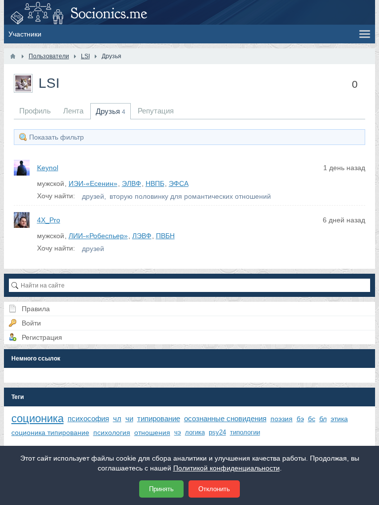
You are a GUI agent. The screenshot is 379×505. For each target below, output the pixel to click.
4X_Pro (48, 220)
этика (339, 419)
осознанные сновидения (225, 418)
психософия (88, 418)
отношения (152, 432)
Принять (161, 489)
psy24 (217, 432)
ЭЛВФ (131, 183)
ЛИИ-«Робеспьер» (98, 236)
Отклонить (214, 489)
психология (111, 432)
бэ (300, 419)
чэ (177, 432)
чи (129, 418)
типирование (158, 418)
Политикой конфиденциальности (226, 468)
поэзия (281, 419)
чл (117, 418)
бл (323, 419)
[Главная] (13, 56)
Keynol (47, 168)
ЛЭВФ (142, 236)
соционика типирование (50, 432)
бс (311, 419)
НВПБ (155, 183)
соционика (37, 418)
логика (195, 432)
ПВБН (165, 236)
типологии (245, 432)
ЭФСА (179, 183)
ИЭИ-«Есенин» (93, 183)
